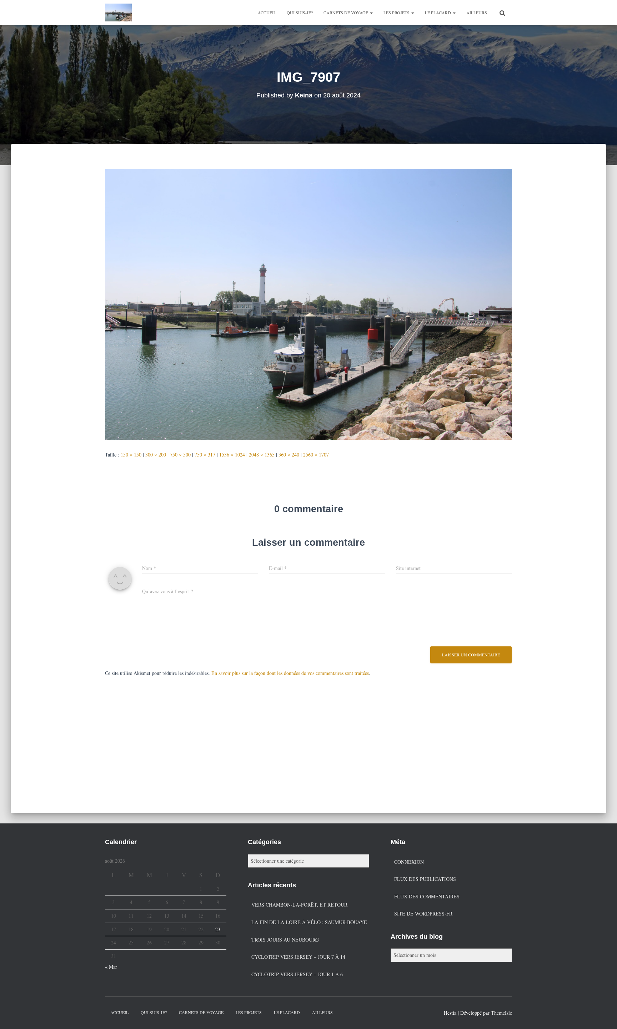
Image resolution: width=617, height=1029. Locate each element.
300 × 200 (155, 454)
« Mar (111, 966)
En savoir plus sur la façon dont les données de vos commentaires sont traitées (290, 673)
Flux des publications (425, 879)
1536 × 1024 (232, 454)
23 (217, 929)
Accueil (267, 12)
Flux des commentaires (427, 896)
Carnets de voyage (346, 12)
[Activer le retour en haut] (603, 1015)
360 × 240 (289, 454)
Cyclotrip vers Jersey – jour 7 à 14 (298, 956)
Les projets (397, 12)
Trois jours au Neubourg (285, 939)
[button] (371, 12)
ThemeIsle (501, 1012)
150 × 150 (131, 454)
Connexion (409, 861)
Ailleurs (476, 12)
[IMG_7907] (308, 303)
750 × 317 (205, 454)
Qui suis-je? (300, 12)
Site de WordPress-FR (423, 913)
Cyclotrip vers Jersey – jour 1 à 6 (297, 974)
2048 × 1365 (262, 454)
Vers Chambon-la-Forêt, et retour (299, 904)
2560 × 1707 (316, 454)
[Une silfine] (118, 12)
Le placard (438, 12)
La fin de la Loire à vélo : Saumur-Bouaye (309, 922)
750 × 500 (180, 454)
